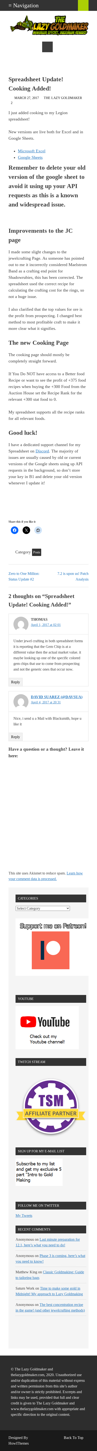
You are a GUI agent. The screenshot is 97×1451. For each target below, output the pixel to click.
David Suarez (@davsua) (56, 697)
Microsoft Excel (31, 151)
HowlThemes (18, 1443)
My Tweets (24, 1216)
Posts (36, 552)
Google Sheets (30, 157)
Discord (42, 451)
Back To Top (73, 1438)
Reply (15, 682)
